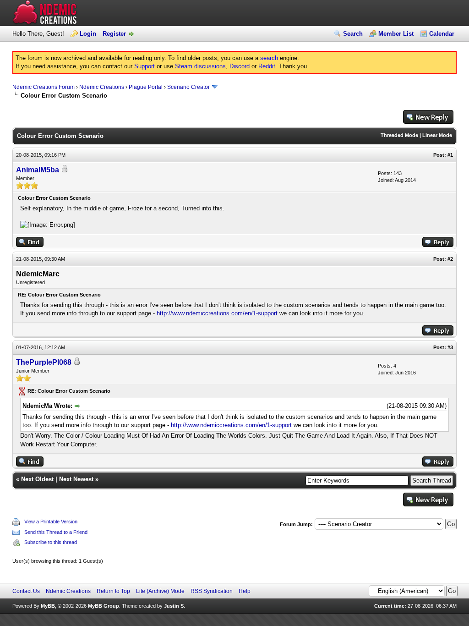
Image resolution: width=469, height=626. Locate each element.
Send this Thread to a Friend (55, 532)
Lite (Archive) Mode (160, 591)
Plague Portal (146, 87)
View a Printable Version (50, 521)
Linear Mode (437, 135)
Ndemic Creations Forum (43, 87)
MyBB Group (103, 606)
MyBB (48, 606)
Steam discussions (200, 66)
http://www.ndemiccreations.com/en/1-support (217, 313)
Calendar (441, 33)
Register (114, 33)
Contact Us (26, 591)
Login (88, 33)
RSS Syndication (212, 591)
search (269, 58)
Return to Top (113, 591)
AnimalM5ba (37, 170)
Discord (239, 66)
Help (245, 591)
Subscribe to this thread (50, 542)
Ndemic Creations (101, 87)
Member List (396, 33)
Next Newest (76, 479)
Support (144, 66)
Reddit (266, 66)
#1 (450, 155)
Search (353, 33)
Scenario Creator (188, 87)
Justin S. (174, 606)
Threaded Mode (399, 135)
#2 (450, 259)
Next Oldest (37, 479)
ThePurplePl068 (43, 362)
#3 (450, 347)
